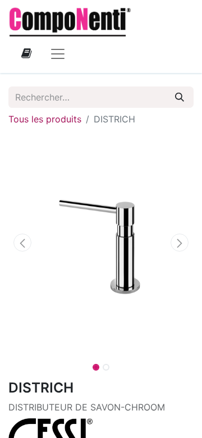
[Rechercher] (180, 97)
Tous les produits (44, 119)
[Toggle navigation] (57, 53)
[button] (22, 243)
